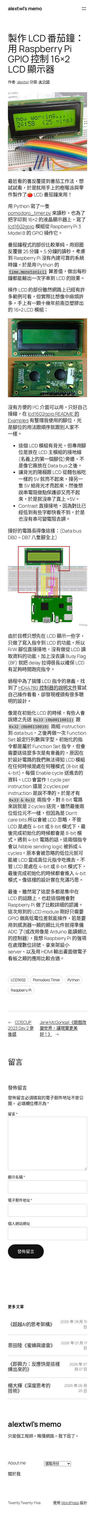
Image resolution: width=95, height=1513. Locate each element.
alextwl (23, 81)
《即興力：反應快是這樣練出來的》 (34, 1366)
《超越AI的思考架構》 (30, 1324)
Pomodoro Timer (46, 979)
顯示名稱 (16, 1176)
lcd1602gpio (21, 226)
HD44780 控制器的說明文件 (47, 687)
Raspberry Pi (21, 990)
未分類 (44, 81)
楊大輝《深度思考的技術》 (29, 1388)
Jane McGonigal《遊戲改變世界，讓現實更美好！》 (63, 1028)
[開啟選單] (84, 9)
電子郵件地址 (20, 1200)
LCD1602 (18, 979)
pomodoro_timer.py (29, 213)
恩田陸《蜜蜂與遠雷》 (30, 1345)
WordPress (70, 1502)
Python (73, 979)
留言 (13, 1113)
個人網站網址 (19, 1223)
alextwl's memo (25, 8)
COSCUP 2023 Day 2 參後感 (21, 1028)
